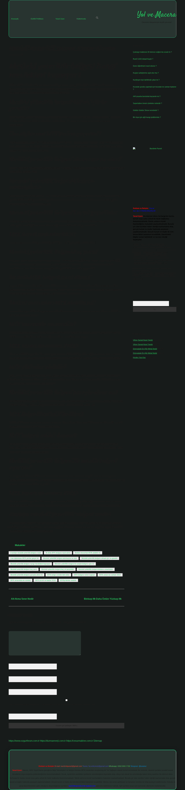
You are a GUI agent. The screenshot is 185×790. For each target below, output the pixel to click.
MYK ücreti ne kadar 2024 (45, 580)
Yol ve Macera (156, 15)
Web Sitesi (13, 687)
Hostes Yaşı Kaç (139, 358)
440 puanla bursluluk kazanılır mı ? (146, 96)
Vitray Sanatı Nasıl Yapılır (143, 340)
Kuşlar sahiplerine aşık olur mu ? (146, 73)
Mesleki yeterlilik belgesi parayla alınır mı (26, 575)
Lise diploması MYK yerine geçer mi (24, 558)
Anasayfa (14, 19)
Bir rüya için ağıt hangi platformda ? (147, 117)
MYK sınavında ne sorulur (20, 580)
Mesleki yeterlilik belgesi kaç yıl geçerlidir (57, 569)
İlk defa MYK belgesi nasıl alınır (58, 553)
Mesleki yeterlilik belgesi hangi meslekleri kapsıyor (30, 564)
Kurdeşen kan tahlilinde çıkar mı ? (146, 80)
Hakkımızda (81, 19)
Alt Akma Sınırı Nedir (22, 599)
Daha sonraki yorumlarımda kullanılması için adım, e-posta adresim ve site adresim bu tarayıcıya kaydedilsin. (51, 704)
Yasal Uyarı (60, 19)
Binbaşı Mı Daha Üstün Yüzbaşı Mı (102, 599)
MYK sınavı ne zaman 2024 (110, 575)
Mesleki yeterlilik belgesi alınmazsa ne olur (60, 558)
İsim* (11, 661)
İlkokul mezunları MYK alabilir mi (87, 553)
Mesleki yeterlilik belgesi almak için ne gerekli (99, 558)
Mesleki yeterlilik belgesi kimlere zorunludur (95, 569)
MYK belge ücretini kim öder (58, 575)
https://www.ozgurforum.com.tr (24, 741)
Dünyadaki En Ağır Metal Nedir (145, 349)
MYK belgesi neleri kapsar (84, 575)
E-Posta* (12, 674)
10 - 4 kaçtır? (14, 711)
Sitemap (97, 741)
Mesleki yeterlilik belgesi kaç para (23, 569)
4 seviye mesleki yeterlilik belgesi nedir (25, 553)
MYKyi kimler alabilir (68, 580)
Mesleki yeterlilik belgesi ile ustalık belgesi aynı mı (74, 564)
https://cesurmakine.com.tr (79, 741)
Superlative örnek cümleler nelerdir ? (147, 103)
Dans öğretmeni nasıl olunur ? (145, 66)
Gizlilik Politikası (37, 19)
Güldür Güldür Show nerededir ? (146, 110)
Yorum (11, 629)
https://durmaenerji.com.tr (53, 741)
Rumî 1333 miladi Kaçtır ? (143, 59)
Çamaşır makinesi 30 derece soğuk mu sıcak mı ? (152, 52)
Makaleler (20, 545)
